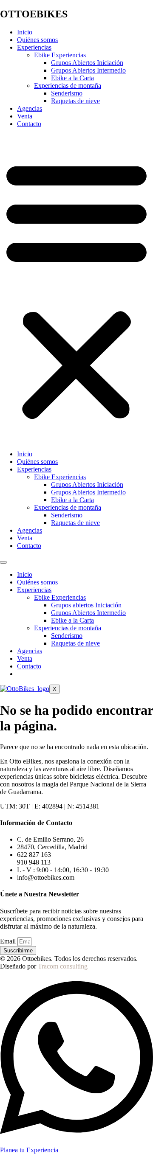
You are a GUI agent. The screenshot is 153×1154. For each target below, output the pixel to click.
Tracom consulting (63, 966)
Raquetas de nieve (75, 100)
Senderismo (66, 93)
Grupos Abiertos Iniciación (87, 62)
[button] (76, 289)
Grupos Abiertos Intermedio (88, 70)
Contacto (29, 123)
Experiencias (34, 47)
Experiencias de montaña (67, 85)
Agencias (29, 108)
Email (8, 941)
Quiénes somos (37, 39)
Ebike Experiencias (60, 55)
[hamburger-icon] (3, 562)
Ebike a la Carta (72, 77)
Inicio (24, 32)
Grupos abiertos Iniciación (86, 605)
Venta (24, 116)
